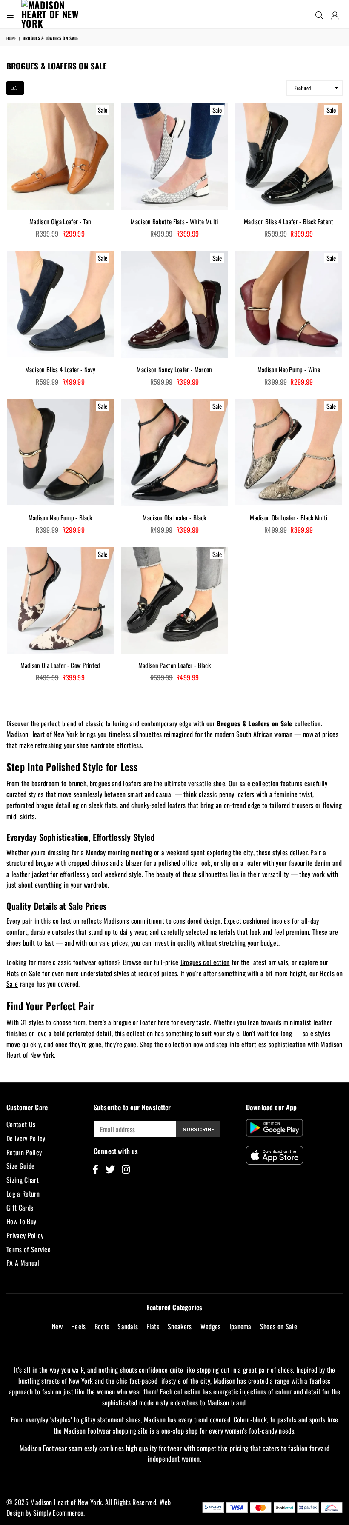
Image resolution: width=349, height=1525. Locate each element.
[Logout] (335, 14)
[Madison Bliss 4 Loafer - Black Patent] (288, 156)
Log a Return (23, 1193)
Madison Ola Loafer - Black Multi (288, 517)
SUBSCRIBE (198, 1129)
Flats (152, 1326)
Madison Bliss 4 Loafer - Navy (60, 369)
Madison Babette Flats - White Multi (174, 221)
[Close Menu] (10, 14)
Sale (102, 109)
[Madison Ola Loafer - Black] (174, 452)
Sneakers (180, 1326)
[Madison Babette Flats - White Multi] (174, 156)
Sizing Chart (22, 1180)
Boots (101, 1326)
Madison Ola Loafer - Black (174, 517)
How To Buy (21, 1221)
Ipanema (240, 1326)
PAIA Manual (23, 1263)
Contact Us (20, 1124)
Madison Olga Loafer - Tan (60, 221)
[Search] (319, 14)
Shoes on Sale (278, 1326)
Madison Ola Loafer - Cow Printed (60, 665)
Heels (78, 1326)
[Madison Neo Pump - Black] (60, 452)
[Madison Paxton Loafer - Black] (174, 600)
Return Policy (24, 1152)
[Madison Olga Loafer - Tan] (60, 156)
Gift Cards (19, 1207)
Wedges (210, 1326)
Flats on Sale (23, 973)
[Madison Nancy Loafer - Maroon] (174, 304)
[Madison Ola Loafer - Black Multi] (288, 452)
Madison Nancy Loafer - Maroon (174, 369)
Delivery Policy (26, 1138)
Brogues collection (205, 962)
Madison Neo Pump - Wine (288, 369)
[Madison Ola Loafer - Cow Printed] (60, 600)
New (57, 1326)
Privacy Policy (24, 1235)
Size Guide (20, 1166)
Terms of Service (28, 1249)
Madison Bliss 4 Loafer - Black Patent (289, 221)
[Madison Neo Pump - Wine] (288, 304)
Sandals (127, 1326)
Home (11, 38)
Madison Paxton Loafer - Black (174, 665)
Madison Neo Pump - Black (60, 517)
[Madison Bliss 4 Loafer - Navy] (60, 304)
